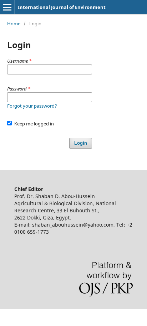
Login (80, 143)
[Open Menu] (7, 7)
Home (13, 23)
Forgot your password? (32, 106)
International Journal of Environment (62, 7)
